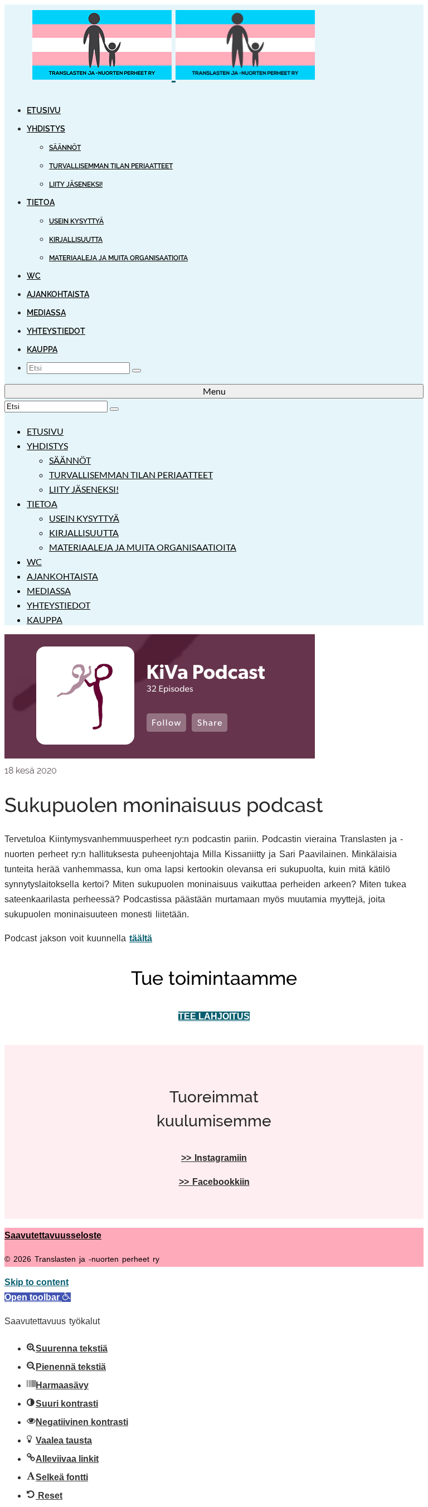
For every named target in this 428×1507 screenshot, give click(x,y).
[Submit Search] (136, 370)
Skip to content (36, 1282)
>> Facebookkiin (214, 1182)
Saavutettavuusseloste (52, 1235)
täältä (140, 938)
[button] (37, 1297)
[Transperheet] (214, 47)
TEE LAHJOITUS (214, 1016)
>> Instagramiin (214, 1158)
